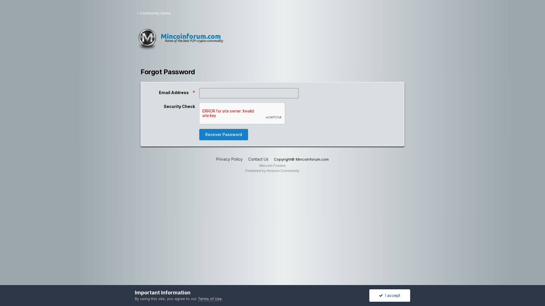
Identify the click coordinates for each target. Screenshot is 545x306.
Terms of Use (210, 298)
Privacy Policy (229, 159)
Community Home (155, 13)
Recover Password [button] (223, 134)
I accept (391, 295)
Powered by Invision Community (272, 171)
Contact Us (258, 159)
